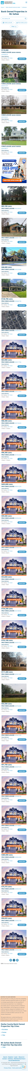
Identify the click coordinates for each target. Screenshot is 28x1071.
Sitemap (10, 1058)
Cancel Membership (14, 1060)
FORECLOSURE (8, 22)
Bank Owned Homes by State (13, 7)
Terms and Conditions (18, 1068)
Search (5, 1057)
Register (10, 1057)
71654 (3, 1047)
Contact (4, 1058)
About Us (21, 1057)
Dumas (4, 1032)
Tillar (3, 1035)
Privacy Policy (7, 1068)
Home (2, 7)
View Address (5, 56)
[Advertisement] (14, 980)
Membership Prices (19, 1058)
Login (15, 1057)
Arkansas (24, 7)
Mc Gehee (5, 1029)
